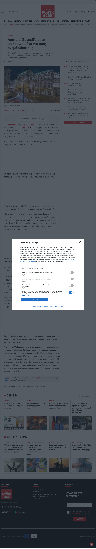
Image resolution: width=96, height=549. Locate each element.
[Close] (80, 243)
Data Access (48, 306)
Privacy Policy (59, 306)
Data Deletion (37, 306)
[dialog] (48, 274)
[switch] (71, 272)
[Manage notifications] (91, 544)
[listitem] (48, 268)
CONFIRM (34, 299)
